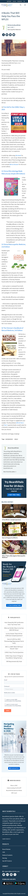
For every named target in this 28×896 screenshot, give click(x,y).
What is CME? (14, 785)
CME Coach (14, 793)
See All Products (7, 861)
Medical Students (7, 855)
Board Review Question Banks (14, 790)
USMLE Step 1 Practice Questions (14, 652)
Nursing (4, 858)
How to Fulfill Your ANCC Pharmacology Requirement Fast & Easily (14, 641)
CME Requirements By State (14, 661)
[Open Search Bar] (20, 5)
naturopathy (9, 439)
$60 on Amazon (13, 164)
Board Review (6, 849)
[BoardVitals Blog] (7, 5)
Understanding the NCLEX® (14, 788)
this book (18, 155)
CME (3, 852)
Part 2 (6, 425)
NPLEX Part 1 (20, 423)
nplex (16, 439)
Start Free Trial (14, 495)
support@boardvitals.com (12, 871)
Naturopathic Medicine (14, 29)
